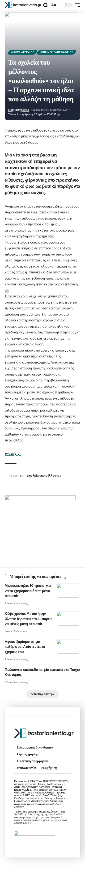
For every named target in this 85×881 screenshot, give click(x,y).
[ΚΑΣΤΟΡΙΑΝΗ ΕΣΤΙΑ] (23, 5)
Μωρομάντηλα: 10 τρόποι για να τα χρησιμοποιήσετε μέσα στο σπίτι (28, 591)
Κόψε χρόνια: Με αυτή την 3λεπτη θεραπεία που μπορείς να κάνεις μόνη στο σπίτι (28, 619)
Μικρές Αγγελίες (22, 52)
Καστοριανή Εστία (18, 109)
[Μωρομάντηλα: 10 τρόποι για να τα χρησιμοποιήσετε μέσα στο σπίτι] (68, 591)
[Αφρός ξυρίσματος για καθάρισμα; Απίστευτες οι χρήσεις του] (68, 647)
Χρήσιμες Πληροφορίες (56, 52)
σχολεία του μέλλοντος (44, 475)
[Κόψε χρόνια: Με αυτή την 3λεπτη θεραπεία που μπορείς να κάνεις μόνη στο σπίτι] (68, 619)
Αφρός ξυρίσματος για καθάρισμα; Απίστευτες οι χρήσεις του (25, 647)
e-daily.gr (13, 453)
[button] (45, 5)
